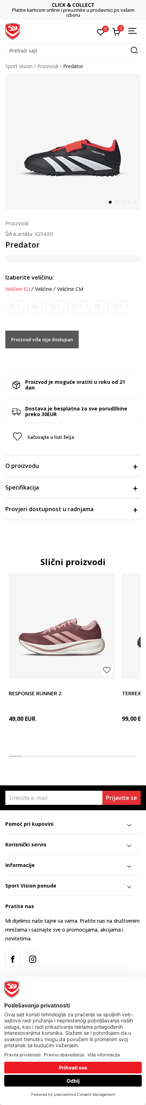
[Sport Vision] (12, 31)
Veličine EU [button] (17, 289)
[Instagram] (33, 959)
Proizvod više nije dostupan (42, 339)
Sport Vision (19, 66)
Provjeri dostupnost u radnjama (49, 509)
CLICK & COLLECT (73, 4)
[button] (73, 51)
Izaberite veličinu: (29, 277)
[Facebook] (13, 959)
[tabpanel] (73, 142)
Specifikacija (22, 487)
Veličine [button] (43, 289)
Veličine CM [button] (70, 289)
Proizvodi (47, 66)
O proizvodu (22, 466)
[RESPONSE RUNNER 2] (62, 626)
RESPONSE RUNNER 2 (35, 693)
